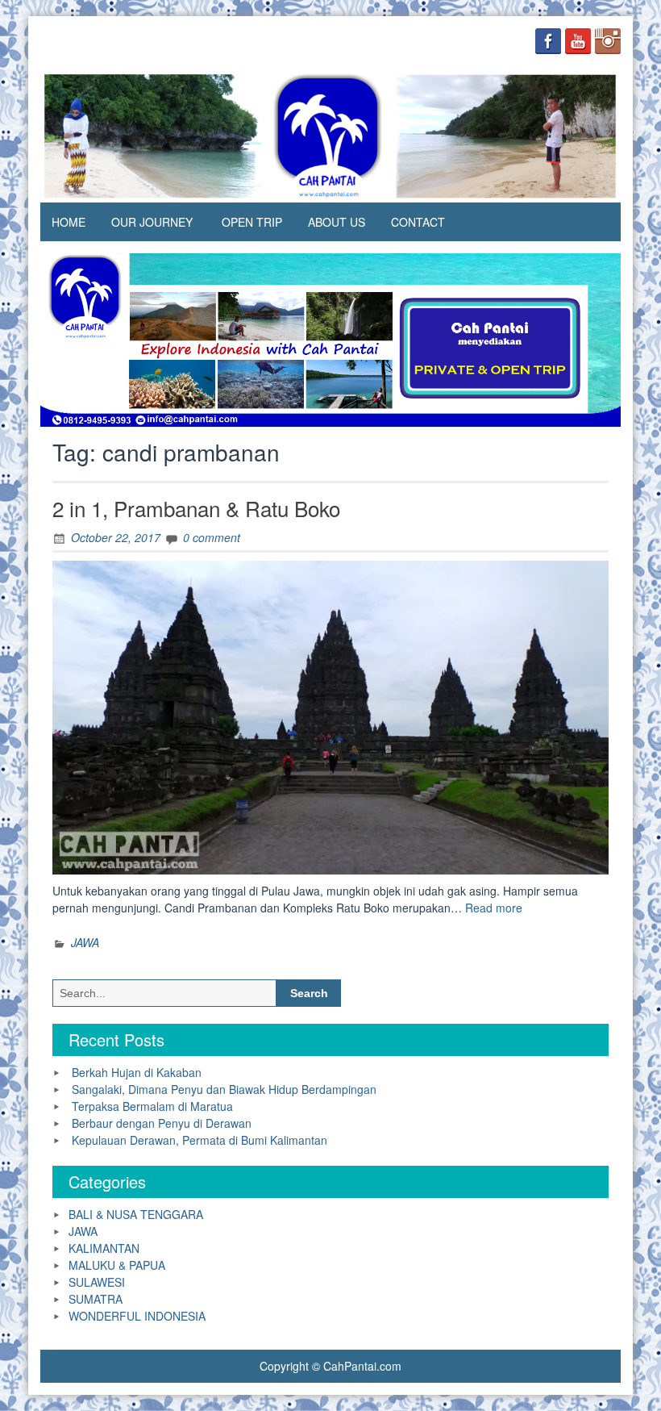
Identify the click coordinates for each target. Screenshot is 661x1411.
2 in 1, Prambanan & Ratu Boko (196, 508)
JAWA (85, 942)
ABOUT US (336, 222)
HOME (68, 222)
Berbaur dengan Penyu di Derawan (162, 1123)
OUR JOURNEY (152, 222)
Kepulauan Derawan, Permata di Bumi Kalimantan (199, 1140)
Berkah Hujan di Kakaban (137, 1072)
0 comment (211, 537)
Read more (493, 908)
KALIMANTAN (104, 1248)
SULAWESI (97, 1282)
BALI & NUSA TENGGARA (136, 1214)
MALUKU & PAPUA (117, 1265)
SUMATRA (96, 1299)
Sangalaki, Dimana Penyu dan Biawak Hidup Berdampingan (224, 1089)
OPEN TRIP (252, 222)
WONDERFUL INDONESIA (137, 1316)
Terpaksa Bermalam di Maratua (152, 1106)
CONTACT (418, 222)
